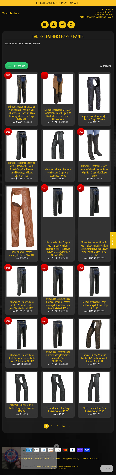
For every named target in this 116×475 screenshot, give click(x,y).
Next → (66, 426)
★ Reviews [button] (113, 240)
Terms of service (90, 458)
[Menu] (45, 24)
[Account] (53, 24)
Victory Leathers (10, 13)
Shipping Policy (71, 458)
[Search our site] (71, 24)
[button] (16, 65)
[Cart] (62, 24)
